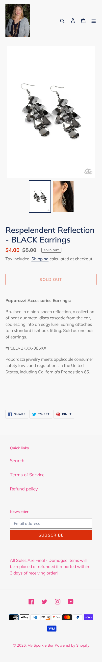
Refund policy (24, 489)
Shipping (40, 258)
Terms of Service (27, 475)
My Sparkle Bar (40, 645)
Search (17, 460)
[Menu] (93, 20)
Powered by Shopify (72, 645)
